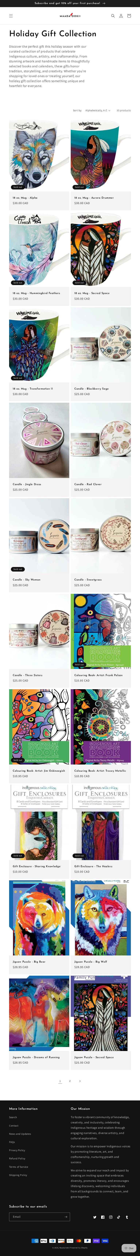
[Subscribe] (66, 1217)
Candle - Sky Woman (26, 579)
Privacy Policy (17, 1150)
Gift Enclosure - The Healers (93, 866)
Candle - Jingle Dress (27, 484)
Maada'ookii (64, 1248)
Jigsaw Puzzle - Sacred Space (94, 1057)
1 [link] (60, 1081)
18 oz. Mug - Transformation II (33, 389)
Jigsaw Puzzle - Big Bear (29, 962)
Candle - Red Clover (88, 484)
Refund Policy (17, 1158)
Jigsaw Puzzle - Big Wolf (90, 962)
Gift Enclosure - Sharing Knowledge (37, 866)
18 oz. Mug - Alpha (25, 198)
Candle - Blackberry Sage (91, 389)
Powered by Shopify (79, 1248)
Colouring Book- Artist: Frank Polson (98, 675)
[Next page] (80, 1081)
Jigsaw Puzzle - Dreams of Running (36, 1057)
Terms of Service (18, 1166)
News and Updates (20, 1133)
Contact (13, 1125)
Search (13, 1117)
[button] (11, 16)
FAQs (12, 1142)
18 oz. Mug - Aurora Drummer (94, 198)
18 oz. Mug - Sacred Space (92, 293)
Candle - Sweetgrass (88, 579)
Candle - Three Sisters (27, 675)
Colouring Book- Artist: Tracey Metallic (100, 771)
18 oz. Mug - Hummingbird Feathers (36, 293)
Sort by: (77, 110)
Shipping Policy (18, 1175)
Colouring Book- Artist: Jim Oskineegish (39, 771)
